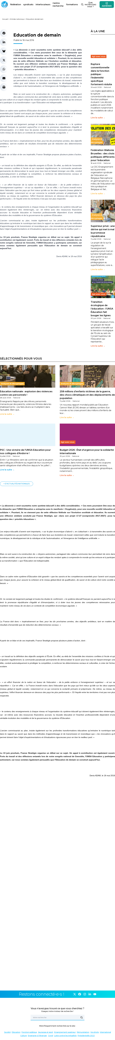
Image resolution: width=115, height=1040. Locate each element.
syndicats (28, 4)
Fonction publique (29, 1032)
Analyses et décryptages (96, 140)
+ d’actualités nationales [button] (17, 484)
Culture (23, 1036)
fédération (15, 4)
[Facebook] (79, 994)
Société (7, 1032)
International (105, 1032)
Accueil (5, 19)
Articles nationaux (17, 19)
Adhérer (107, 6)
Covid (50, 1036)
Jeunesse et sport (45, 1032)
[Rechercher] (81, 1017)
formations (72, 4)
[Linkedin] (89, 994)
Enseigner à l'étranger (37, 1036)
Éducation (16, 1032)
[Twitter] (74, 994)
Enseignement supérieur (65, 1032)
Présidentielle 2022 (86, 1036)
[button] (4, 33)
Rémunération (83, 1032)
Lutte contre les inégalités (65, 1036)
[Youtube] (94, 994)
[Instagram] (84, 994)
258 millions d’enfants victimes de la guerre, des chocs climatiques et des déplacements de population (87, 395)
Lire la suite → (98, 117)
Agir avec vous (98, 56)
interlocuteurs (43, 4)
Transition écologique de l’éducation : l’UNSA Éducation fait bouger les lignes (102, 309)
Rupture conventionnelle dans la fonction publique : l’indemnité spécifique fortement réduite (101, 74)
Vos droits (94, 1032)
